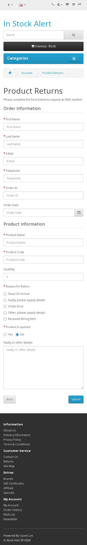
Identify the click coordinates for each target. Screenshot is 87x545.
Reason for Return (17, 286)
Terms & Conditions (16, 444)
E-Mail (9, 154)
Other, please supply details (26, 313)
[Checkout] (79, 4)
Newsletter (10, 519)
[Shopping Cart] (73, 4)
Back (9, 399)
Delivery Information (16, 435)
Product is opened (18, 327)
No (22, 334)
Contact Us (10, 457)
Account (27, 73)
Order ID (11, 188)
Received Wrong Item (22, 319)
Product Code (15, 252)
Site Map (9, 466)
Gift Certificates (13, 483)
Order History (12, 510)
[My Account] (60, 4)
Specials (8, 493)
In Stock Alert (27, 23)
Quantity (9, 269)
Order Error (16, 306)
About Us (9, 430)
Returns (8, 461)
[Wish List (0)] (67, 4)
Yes (10, 334)
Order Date (11, 205)
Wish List (9, 514)
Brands (8, 479)
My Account (11, 505)
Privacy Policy (12, 440)
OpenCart (26, 536)
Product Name (15, 235)
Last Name (13, 136)
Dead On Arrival (18, 294)
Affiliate (8, 488)
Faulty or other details (17, 342)
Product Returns (52, 73)
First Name (13, 119)
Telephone (13, 171)
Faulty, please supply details (26, 300)
